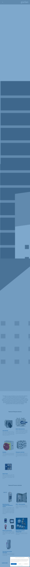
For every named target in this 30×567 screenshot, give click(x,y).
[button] (28, 557)
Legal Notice (21, 565)
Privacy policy (19, 565)
